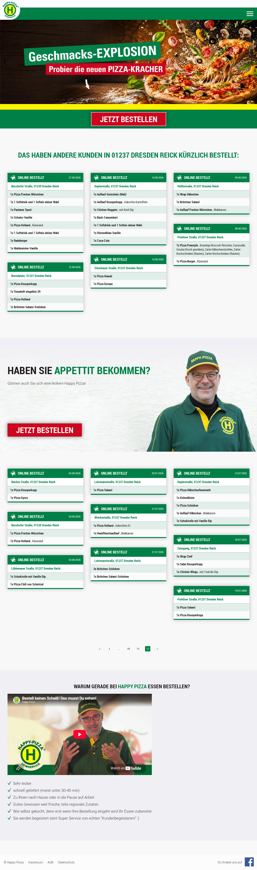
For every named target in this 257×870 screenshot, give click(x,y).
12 (147, 648)
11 (138, 648)
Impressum (35, 862)
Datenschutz (66, 862)
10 (128, 648)
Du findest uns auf (230, 862)
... (119, 648)
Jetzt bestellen (128, 119)
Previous (4, 62)
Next (252, 62)
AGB (50, 862)
